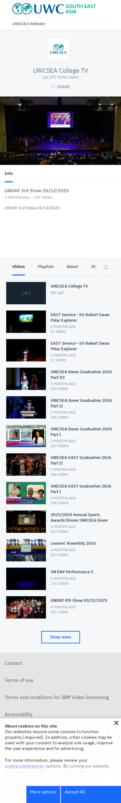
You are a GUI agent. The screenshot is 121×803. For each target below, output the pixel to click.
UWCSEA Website (28, 23)
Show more (60, 637)
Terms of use (19, 680)
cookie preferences (24, 766)
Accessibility (19, 714)
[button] (116, 723)
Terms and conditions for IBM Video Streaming (57, 697)
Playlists (46, 266)
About (72, 266)
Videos (18, 266)
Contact (13, 663)
